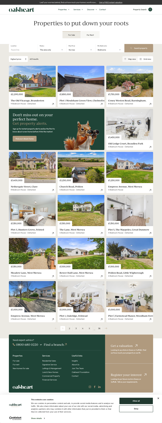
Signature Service (49, 364)
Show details (36, 418)
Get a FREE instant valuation (110, 2)
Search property (140, 48)
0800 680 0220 (27, 344)
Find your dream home (25, 139)
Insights (75, 361)
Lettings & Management (51, 368)
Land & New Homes (50, 372)
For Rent (90, 35)
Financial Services (49, 380)
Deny (136, 409)
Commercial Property (51, 376)
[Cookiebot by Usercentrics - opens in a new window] (15, 418)
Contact (102, 9)
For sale (16, 361)
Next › (106, 328)
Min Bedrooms (102, 46)
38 (99, 328)
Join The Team (78, 368)
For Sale (71, 35)
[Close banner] (158, 398)
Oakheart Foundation (80, 372)
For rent (16, 364)
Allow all (136, 401)
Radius (42, 46)
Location (13, 46)
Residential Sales (49, 361)
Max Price (72, 46)
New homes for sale (21, 368)
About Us (75, 364)
